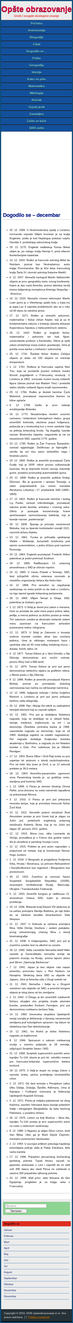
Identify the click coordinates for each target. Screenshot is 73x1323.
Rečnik (37, 100)
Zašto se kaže (36, 121)
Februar (8, 1235)
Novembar (10, 1290)
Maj (6, 1254)
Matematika (36, 86)
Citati (36, 44)
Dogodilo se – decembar (31, 215)
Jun (6, 1260)
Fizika (36, 58)
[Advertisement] (36, 170)
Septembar (10, 1278)
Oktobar (8, 1284)
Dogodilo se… (36, 51)
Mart (6, 1241)
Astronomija (36, 30)
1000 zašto (36, 128)
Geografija (36, 65)
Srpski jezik (36, 107)
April (6, 1247)
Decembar (10, 1296)
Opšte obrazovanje (36, 9)
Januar (8, 1229)
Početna (36, 23)
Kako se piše (36, 79)
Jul (5, 1266)
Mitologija (36, 93)
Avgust (8, 1272)
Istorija (36, 72)
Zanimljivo (36, 114)
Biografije (36, 37)
